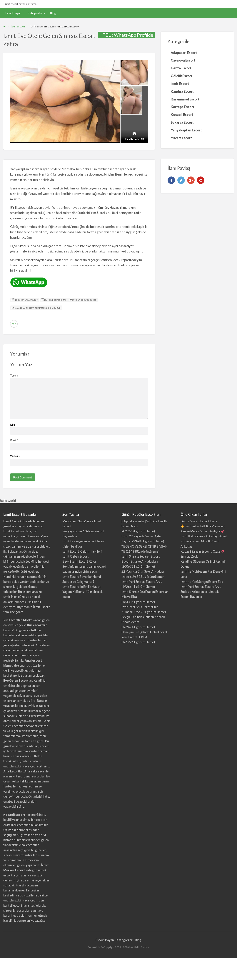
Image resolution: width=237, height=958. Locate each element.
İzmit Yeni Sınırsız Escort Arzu (141, 582)
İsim (13, 424)
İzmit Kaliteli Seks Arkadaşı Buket (204, 536)
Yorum (14, 375)
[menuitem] (13, 13)
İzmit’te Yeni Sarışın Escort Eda (202, 582)
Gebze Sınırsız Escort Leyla (199, 521)
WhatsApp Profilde (133, 35)
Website (15, 456)
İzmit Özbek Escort (75, 556)
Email (14, 440)
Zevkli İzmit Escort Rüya (79, 561)
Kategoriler (35, 13)
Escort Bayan (13, 13)
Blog (53, 13)
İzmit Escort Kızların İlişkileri (82, 551)
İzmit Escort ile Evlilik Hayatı (81, 587)
